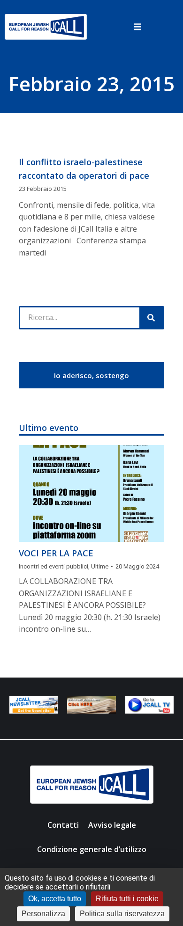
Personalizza (43, 914)
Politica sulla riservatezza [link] (122, 914)
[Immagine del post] (91, 493)
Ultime (99, 566)
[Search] (151, 317)
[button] (137, 26)
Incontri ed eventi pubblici (53, 566)
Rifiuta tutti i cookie (127, 899)
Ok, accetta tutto (54, 899)
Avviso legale (112, 825)
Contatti (63, 825)
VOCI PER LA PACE (56, 553)
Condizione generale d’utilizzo (91, 849)
